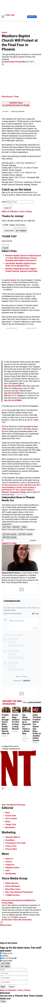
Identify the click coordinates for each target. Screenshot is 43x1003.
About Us (9, 859)
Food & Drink (10, 816)
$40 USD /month (9, 537)
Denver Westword (12, 886)
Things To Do (10, 824)
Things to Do (7, 953)
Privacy (29, 211)
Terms (22, 211)
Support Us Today (9, 543)
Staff (7, 870)
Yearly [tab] (24, 527)
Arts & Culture (11, 818)
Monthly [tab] (16, 527)
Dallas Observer (11, 883)
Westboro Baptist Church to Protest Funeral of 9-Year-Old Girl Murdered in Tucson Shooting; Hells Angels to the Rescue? (23, 258)
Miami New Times (12, 889)
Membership (10, 873)
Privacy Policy (11, 849)
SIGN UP (7, 208)
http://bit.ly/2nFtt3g (12, 393)
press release (10, 280)
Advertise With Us (12, 837)
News (7, 813)
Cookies (16, 900)
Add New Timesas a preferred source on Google (16, 104)
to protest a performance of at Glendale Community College (19, 489)
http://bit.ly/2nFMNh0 (13, 400)
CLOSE (5, 248)
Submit (11, 987)
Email (4, 202)
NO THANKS (21, 231)
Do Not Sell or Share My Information (17, 920)
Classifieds (9, 840)
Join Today (5, 963)
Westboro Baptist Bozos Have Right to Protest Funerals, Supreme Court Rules (21, 270)
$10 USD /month (9, 534)
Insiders (5, 956)
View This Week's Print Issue (13, 805)
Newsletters (10, 827)
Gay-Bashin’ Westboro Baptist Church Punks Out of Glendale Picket (20, 264)
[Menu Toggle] (3, 16)
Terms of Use (11, 846)
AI (31, 900)
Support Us (32, 16)
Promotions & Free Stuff (15, 843)
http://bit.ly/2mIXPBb (12, 386)
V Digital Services (12, 895)
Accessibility (25, 900)
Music (7, 821)
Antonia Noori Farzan (13, 62)
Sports (4, 32)
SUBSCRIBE (9, 231)
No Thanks (5, 966)
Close (3, 1001)
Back (3, 987)
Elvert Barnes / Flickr (10, 97)
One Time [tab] (6, 527)
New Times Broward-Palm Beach (19, 892)
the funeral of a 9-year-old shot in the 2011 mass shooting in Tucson (21, 486)
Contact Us (9, 865)
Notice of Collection (10, 211)
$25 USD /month (25, 534)
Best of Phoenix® (9, 958)
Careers (8, 862)
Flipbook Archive (12, 867)
